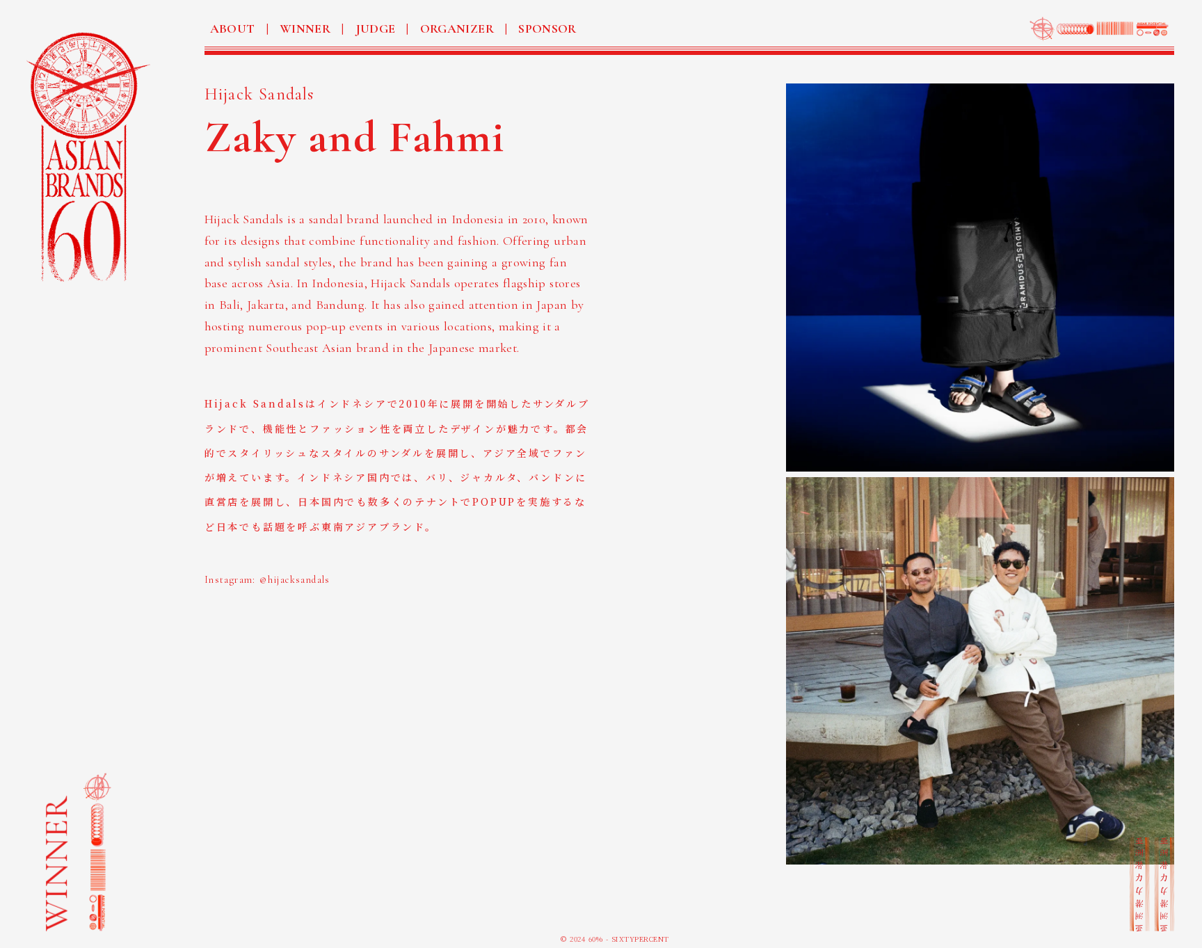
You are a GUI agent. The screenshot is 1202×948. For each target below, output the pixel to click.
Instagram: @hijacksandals (267, 580)
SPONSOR (547, 28)
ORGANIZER (457, 28)
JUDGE (375, 28)
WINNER (305, 28)
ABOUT (232, 28)
